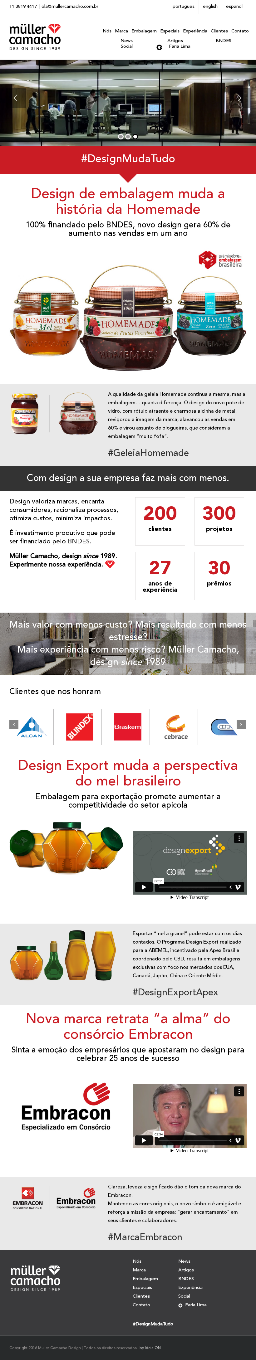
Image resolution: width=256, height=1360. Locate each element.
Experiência (190, 1287)
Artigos (175, 41)
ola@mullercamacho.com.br (70, 6)
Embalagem (145, 1279)
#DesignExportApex (175, 993)
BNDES (223, 41)
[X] (246, 29)
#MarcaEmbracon (145, 1237)
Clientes (141, 1296)
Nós (137, 1262)
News (127, 41)
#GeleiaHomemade (148, 453)
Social (127, 46)
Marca (139, 1270)
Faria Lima (179, 46)
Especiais (142, 1287)
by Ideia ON (150, 1348)
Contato (141, 1305)
